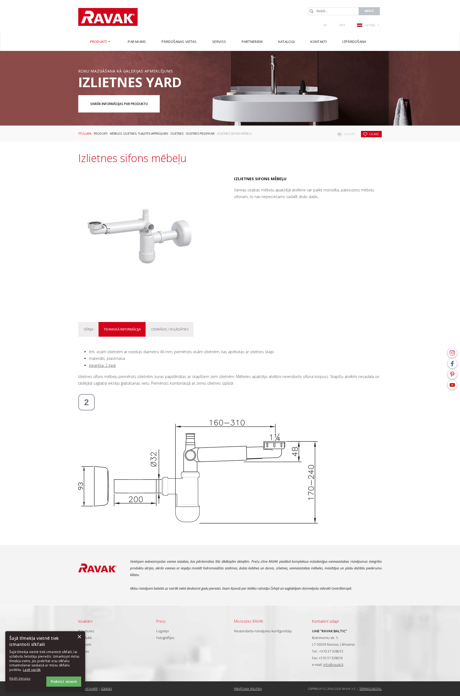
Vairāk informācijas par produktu (119, 104)
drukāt (349, 134)
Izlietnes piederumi (200, 133)
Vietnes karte (88, 689)
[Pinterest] (452, 374)
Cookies (106, 689)
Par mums (86, 631)
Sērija (88, 329)
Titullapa (84, 133)
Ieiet (342, 25)
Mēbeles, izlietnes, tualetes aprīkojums (139, 133)
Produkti (101, 133)
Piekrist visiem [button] (64, 681)
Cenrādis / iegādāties (170, 329)
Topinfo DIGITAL (370, 689)
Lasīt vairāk (32, 669)
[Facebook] (452, 363)
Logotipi (162, 631)
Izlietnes (176, 133)
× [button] (79, 637)
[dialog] (45, 661)
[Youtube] (452, 385)
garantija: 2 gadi (102, 365)
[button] (24, 679)
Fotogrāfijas (165, 637)
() (325, 25)
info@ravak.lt (333, 664)
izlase (374, 134)
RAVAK (108, 17)
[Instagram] (452, 353)
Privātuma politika (248, 689)
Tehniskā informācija (122, 329)
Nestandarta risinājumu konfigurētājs (263, 631)
